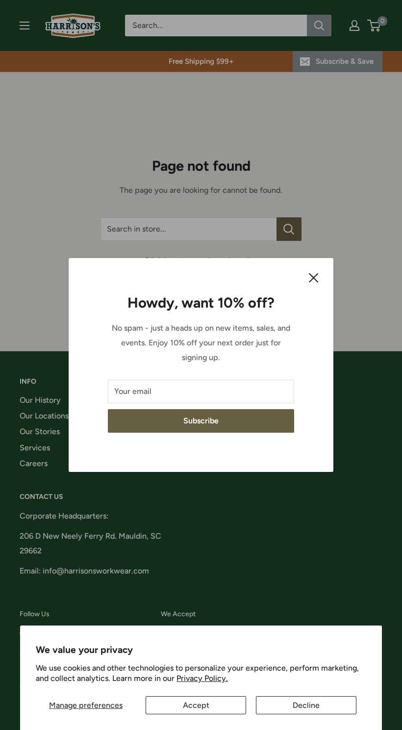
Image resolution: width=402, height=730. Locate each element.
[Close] (314, 277)
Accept (196, 705)
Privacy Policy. (202, 678)
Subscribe (201, 420)
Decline (306, 705)
